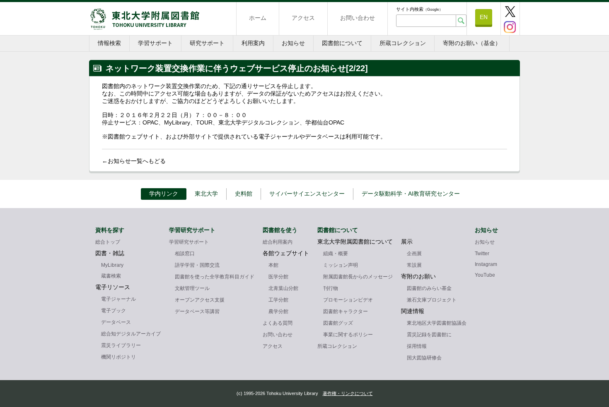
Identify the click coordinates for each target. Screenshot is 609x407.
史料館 (243, 193)
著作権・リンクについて (348, 393)
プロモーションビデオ (348, 300)
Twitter (482, 253)
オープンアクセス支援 (200, 300)
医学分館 (278, 277)
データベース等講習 (197, 311)
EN (484, 17)
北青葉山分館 (283, 288)
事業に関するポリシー (348, 335)
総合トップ (107, 242)
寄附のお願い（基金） (472, 43)
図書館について (342, 43)
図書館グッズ (338, 323)
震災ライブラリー (121, 345)
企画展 (414, 253)
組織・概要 (335, 253)
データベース (116, 322)
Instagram (486, 264)
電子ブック (113, 311)
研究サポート (207, 43)
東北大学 (206, 193)
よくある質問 (277, 323)
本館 (273, 265)
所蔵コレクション (402, 43)
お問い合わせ (357, 17)
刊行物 (330, 288)
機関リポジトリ (118, 357)
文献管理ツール (192, 288)
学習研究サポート (189, 242)
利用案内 (253, 43)
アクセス (303, 17)
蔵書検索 (111, 276)
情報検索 (109, 43)
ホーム (257, 17)
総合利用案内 (277, 242)
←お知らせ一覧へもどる (134, 161)
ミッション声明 (340, 265)
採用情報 (417, 346)
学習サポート (155, 43)
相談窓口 (185, 253)
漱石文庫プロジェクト (432, 300)
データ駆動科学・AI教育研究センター (411, 193)
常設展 (414, 265)
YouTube (485, 275)
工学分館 (278, 300)
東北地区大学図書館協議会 (436, 323)
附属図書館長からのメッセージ (358, 277)
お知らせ (293, 43)
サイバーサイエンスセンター (307, 193)
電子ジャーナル (118, 299)
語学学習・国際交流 (197, 265)
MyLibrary (112, 265)
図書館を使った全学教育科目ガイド (214, 277)
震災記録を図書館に (429, 335)
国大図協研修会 (424, 358)
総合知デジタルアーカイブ (131, 334)
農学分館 (278, 311)
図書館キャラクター (345, 311)
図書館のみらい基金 (429, 288)
